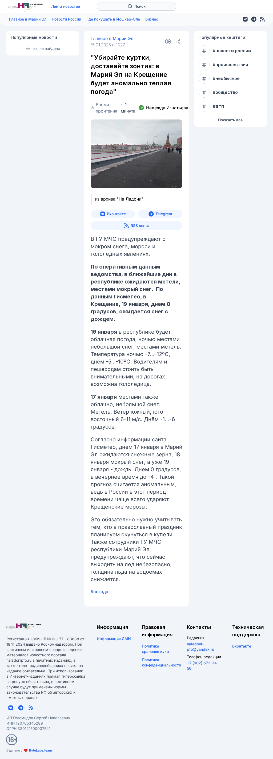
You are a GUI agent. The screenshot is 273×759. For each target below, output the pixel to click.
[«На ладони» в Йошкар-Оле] (26, 7)
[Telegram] (254, 19)
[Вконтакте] (245, 19)
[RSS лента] (262, 19)
